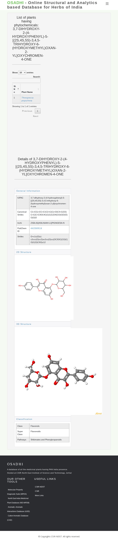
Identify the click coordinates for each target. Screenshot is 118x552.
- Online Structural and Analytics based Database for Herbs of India (52, 5)
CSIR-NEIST (40, 487)
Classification (24, 419)
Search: (37, 77)
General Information (28, 191)
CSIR (37, 491)
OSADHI (15, 464)
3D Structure (23, 324)
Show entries (22, 72)
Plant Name (27, 92)
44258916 (36, 228)
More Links (39, 496)
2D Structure (23, 252)
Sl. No (15, 89)
